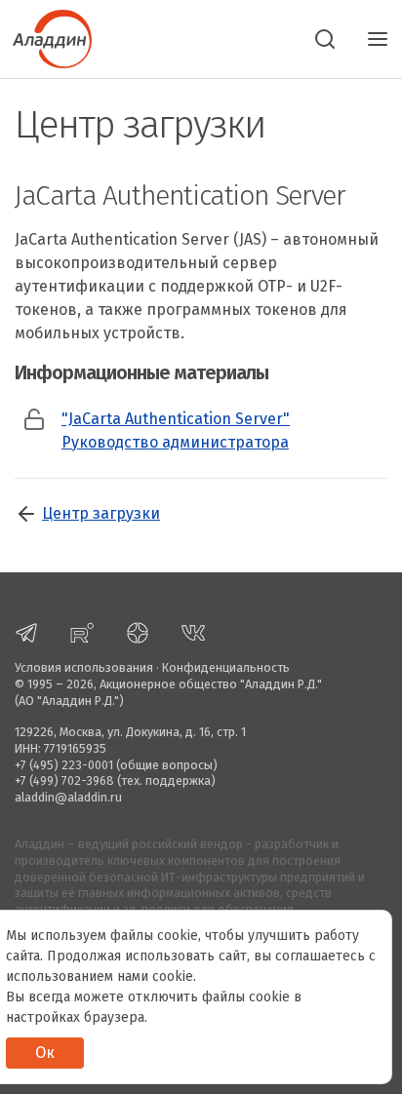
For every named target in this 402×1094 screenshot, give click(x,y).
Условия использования (84, 667)
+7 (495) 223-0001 (64, 765)
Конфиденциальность (226, 667)
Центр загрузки (101, 513)
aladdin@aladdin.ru (68, 797)
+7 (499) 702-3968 (64, 780)
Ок (45, 1052)
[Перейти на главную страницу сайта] (46, 37)
